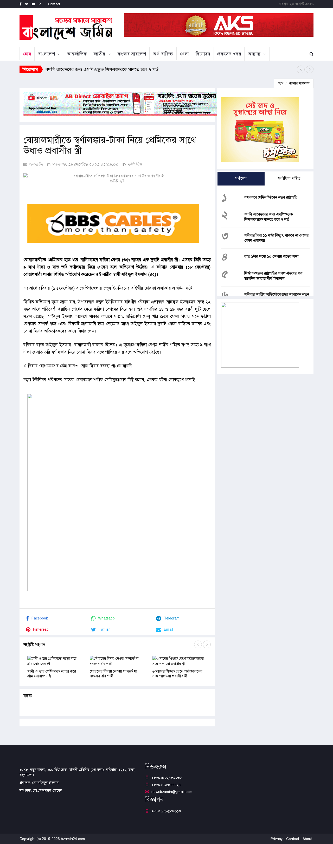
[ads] (260, 334)
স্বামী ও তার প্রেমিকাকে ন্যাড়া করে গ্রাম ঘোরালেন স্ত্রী (51, 674)
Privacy (277, 838)
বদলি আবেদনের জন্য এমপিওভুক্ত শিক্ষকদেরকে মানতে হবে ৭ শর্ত (268, 217)
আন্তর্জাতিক (77, 54)
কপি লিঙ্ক (134, 164)
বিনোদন (203, 54)
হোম (27, 54)
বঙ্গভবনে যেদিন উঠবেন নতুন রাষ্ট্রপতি (270, 197)
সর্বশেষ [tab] (241, 178)
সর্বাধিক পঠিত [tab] (289, 178)
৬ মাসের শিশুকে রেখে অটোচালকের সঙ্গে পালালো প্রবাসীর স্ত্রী (177, 674)
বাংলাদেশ (46, 54)
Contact (54, 4)
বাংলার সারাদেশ (132, 54)
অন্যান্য (254, 54)
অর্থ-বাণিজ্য (163, 54)
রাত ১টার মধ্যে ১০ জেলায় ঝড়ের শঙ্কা (271, 256)
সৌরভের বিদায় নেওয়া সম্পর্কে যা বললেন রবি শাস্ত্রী (113, 674)
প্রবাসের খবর (229, 54)
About (307, 838)
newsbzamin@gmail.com (172, 791)
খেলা (184, 54)
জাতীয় (99, 54)
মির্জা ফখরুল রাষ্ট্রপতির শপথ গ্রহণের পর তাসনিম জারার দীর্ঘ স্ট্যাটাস (273, 276)
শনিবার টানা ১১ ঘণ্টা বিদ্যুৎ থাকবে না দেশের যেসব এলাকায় (97, 69)
